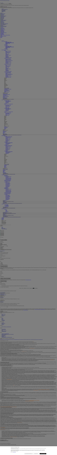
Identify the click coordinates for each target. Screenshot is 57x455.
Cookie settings (36, 453)
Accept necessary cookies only (28, 453)
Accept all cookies (43, 453)
